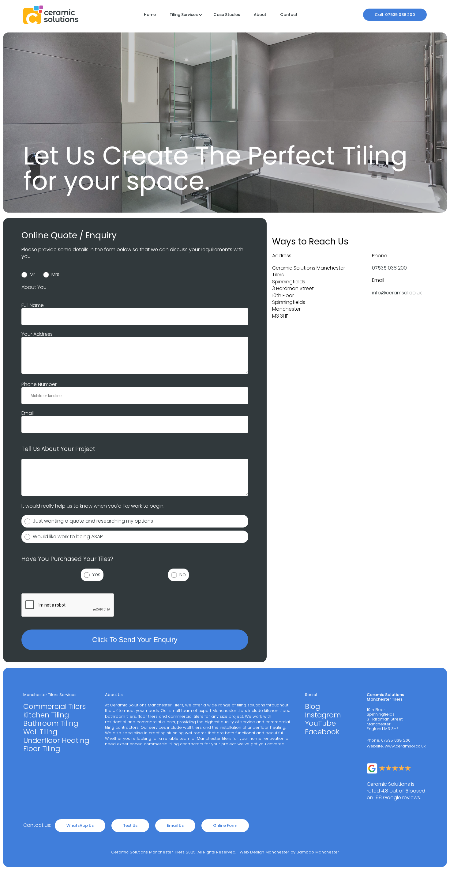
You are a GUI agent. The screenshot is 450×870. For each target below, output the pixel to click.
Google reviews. (402, 797)
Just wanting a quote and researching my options (91, 520)
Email (27, 413)
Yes (95, 574)
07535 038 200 (389, 267)
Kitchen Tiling (46, 715)
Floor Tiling (41, 749)
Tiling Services (184, 14)
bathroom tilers (120, 716)
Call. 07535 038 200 (395, 14)
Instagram (323, 715)
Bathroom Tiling (50, 723)
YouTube (320, 723)
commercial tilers (185, 716)
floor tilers (148, 716)
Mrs (54, 274)
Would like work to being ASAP (66, 536)
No (181, 574)
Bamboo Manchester (318, 852)
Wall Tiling (40, 732)
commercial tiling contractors (173, 744)
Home (150, 14)
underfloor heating (266, 727)
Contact (289, 14)
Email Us (175, 825)
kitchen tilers (276, 710)
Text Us (130, 825)
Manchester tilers (229, 710)
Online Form (225, 825)
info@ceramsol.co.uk (397, 292)
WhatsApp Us (80, 825)
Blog (312, 706)
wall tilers (192, 727)
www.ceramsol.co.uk (405, 746)
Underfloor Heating (56, 740)
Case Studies (226, 14)
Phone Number (39, 384)
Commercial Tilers (54, 706)
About (260, 14)
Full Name (32, 305)
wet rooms (196, 733)
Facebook (322, 732)
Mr (31, 274)
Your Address (37, 334)
